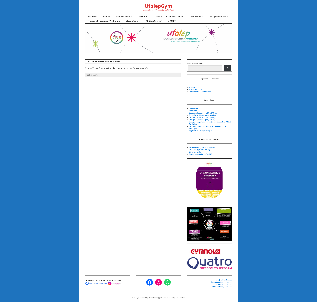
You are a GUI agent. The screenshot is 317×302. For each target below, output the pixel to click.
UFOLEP (142, 16)
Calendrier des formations (200, 92)
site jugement (194, 87)
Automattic (180, 298)
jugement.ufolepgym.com (221, 282)
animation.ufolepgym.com (221, 287)
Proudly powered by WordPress (145, 298)
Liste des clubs (195, 152)
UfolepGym (158, 5)
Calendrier (193, 108)
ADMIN (172, 21)
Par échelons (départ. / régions (202, 147)
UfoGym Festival (153, 21)
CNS (105, 16)
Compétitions (123, 16)
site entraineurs (195, 89)
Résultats (193, 111)
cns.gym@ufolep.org (223, 280)
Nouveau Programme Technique (104, 21)
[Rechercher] (227, 68)
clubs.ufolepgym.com (223, 284)
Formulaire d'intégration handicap (203, 115)
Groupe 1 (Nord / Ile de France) (202, 117)
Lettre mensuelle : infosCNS (200, 154)
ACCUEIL (92, 16)
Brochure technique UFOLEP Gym (203, 113)
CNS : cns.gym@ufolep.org (199, 150)
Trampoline (195, 16)
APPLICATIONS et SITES (167, 16)
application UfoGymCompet (200, 131)
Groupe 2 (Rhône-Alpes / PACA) (202, 120)
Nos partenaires (218, 16)
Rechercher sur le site (195, 64)
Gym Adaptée (133, 21)
